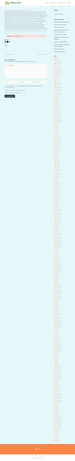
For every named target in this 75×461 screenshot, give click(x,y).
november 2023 (57, 89)
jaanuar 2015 (57, 263)
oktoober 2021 (57, 145)
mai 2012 (56, 334)
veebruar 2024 (57, 83)
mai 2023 (56, 103)
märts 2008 (56, 440)
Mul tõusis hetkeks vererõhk (60, 34)
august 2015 (57, 247)
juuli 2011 (56, 356)
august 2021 (57, 149)
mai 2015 (56, 254)
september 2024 (58, 72)
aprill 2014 (56, 283)
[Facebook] (36, 449)
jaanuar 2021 (57, 165)
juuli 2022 (56, 125)
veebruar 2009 (57, 416)
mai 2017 (56, 205)
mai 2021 (56, 156)
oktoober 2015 (57, 243)
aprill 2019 (56, 174)
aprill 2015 (56, 256)
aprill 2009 (56, 411)
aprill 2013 (56, 309)
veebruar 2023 (57, 109)
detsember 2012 (58, 318)
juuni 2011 (56, 358)
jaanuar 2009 (57, 418)
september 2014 (58, 271)
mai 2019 (56, 171)
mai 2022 (56, 129)
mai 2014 (56, 280)
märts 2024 (56, 80)
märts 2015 (56, 258)
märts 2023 (56, 107)
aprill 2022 (56, 132)
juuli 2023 (56, 98)
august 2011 (57, 354)
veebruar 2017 (57, 209)
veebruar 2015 (57, 260)
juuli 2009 (56, 405)
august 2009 (57, 402)
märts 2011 (56, 365)
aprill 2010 (56, 385)
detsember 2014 (58, 265)
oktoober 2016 (57, 218)
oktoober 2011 (57, 349)
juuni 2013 (56, 305)
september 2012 (58, 325)
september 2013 (58, 298)
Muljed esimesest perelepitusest (61, 22)
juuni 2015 (56, 251)
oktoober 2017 (57, 194)
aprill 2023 (56, 105)
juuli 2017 (56, 200)
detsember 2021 (58, 140)
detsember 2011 (58, 345)
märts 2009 (56, 414)
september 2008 (58, 427)
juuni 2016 (56, 227)
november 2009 (57, 396)
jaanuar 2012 (57, 343)
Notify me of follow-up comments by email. (15, 90)
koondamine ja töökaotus (59, 51)
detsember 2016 (58, 214)
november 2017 (57, 192)
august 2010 (57, 378)
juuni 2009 (56, 407)
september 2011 (58, 351)
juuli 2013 (56, 303)
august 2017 (57, 198)
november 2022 (57, 116)
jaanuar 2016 (57, 236)
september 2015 (58, 245)
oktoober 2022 (57, 118)
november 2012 (57, 320)
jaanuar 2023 (57, 112)
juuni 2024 (56, 76)
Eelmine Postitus (9, 54)
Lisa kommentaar (8, 10)
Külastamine (53, 2)
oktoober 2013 (57, 296)
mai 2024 (56, 78)
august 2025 (57, 65)
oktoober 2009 (57, 398)
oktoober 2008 (57, 425)
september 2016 (58, 220)
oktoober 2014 (57, 269)
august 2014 (57, 274)
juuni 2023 (56, 100)
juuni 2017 (56, 203)
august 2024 (57, 74)
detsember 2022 (58, 114)
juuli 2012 (56, 329)
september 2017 (58, 196)
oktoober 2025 (57, 60)
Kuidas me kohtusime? (59, 49)
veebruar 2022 (57, 136)
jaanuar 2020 (57, 167)
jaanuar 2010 (57, 391)
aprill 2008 (56, 438)
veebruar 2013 (57, 314)
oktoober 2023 (57, 92)
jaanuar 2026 (57, 58)
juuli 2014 (56, 276)
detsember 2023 (58, 87)
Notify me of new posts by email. (13, 92)
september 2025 (58, 63)
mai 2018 (56, 180)
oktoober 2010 (57, 374)
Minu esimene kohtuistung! (60, 24)
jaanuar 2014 (57, 289)
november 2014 (57, 267)
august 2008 (57, 429)
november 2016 (57, 216)
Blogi (68, 2)
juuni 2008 (56, 434)
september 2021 (58, 147)
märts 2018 (56, 185)
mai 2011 (56, 360)
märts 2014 (56, 285)
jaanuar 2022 (57, 138)
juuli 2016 (56, 225)
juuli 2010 (56, 380)
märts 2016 (56, 231)
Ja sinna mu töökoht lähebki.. (60, 41)
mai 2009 (56, 409)
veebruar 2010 (57, 389)
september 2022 (58, 120)
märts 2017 (56, 207)
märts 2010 (56, 387)
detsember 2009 (58, 394)
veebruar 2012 (57, 340)
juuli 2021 (56, 152)
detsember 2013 (58, 291)
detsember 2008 (58, 420)
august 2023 (57, 96)
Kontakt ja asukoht (61, 2)
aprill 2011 (56, 362)
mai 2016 (56, 229)
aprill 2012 (56, 336)
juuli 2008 (56, 431)
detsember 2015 (58, 238)
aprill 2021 (56, 158)
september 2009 (58, 400)
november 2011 (57, 347)
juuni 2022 (56, 127)
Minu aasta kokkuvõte (59, 27)
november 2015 (57, 240)
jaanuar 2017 (57, 211)
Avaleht (47, 2)
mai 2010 (56, 382)
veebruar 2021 (57, 163)
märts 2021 (56, 160)
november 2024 (57, 69)
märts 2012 (56, 338)
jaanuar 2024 (57, 85)
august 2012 (57, 327)
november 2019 (57, 169)
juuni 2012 (56, 331)
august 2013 (57, 300)
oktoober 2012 (57, 322)
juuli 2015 (56, 249)
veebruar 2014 (57, 287)
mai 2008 (56, 436)
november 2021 (57, 143)
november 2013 (57, 294)
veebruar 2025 (57, 67)
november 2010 (57, 371)
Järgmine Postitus (42, 54)
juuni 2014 (56, 278)
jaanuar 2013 (57, 316)
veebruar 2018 (57, 187)
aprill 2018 (56, 183)
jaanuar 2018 (57, 189)
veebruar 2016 (57, 234)
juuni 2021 (56, 154)
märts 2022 (56, 134)
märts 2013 (56, 311)
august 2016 (57, 223)
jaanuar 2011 (57, 369)
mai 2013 (56, 307)
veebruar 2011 (57, 367)
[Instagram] (38, 449)
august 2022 (57, 123)
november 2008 (57, 422)
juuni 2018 (56, 178)
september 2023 (58, 94)
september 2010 (58, 376)
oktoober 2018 (57, 176)
